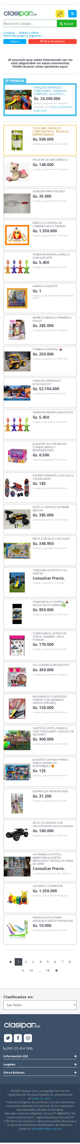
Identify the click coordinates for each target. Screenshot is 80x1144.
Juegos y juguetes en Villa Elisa (50, 235)
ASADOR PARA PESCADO (49, 191)
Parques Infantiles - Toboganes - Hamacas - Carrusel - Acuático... (51, 90)
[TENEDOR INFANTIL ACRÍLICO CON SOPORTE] (17, 266)
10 (31, 970)
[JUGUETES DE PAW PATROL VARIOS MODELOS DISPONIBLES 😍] (17, 771)
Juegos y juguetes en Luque (48, 583)
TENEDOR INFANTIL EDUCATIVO (53, 412)
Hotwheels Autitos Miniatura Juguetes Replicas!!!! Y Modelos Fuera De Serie (53, 858)
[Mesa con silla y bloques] (17, 550)
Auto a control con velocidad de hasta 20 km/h (53, 824)
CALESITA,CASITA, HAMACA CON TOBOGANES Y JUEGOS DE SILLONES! (53, 731)
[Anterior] (10, 962)
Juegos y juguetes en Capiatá (49, 393)
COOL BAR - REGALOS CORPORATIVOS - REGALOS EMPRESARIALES (51, 131)
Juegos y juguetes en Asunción (51, 103)
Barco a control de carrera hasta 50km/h (49, 224)
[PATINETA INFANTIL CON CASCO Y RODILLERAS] (17, 487)
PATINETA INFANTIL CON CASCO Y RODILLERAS (53, 476)
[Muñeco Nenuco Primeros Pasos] (17, 329)
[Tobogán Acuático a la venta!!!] (17, 582)
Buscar (68, 23)
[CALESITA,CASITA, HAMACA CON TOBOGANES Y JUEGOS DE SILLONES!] (17, 740)
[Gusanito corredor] (17, 898)
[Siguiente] (56, 970)
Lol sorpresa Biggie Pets (51, 664)
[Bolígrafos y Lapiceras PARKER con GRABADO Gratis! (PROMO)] (17, 708)
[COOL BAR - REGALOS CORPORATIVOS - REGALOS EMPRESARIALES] (17, 140)
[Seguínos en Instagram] (28, 1038)
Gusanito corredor (48, 885)
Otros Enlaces (13, 1072)
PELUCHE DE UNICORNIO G (50, 159)
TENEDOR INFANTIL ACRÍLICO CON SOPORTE (51, 255)
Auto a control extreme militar (51, 508)
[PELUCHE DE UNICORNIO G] (17, 171)
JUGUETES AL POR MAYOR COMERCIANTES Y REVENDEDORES (50, 447)
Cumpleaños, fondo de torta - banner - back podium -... (50, 636)
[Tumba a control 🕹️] (17, 361)
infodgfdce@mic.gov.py (47, 1129)
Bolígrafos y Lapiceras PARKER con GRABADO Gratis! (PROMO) (50, 699)
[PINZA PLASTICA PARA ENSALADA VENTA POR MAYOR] (17, 929)
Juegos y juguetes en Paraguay (50, 169)
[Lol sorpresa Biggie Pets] (17, 677)
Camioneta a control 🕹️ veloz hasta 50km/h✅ (51, 603)
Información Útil (15, 1056)
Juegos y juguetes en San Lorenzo (52, 873)
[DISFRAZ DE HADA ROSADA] (17, 803)
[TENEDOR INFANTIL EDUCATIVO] (17, 424)
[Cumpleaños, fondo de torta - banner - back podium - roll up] (17, 645)
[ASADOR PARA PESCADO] (17, 203)
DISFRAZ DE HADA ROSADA (50, 791)
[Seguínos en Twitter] (8, 1038)
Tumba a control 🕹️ (47, 349)
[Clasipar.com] (20, 14)
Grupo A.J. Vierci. (41, 1098)
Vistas (14, 41)
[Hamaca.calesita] (17, 298)
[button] (60, 13)
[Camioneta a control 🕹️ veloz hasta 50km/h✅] (17, 613)
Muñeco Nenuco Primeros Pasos (52, 319)
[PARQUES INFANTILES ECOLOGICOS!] (17, 392)
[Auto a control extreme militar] (17, 519)
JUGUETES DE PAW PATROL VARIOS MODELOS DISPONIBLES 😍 (50, 763)
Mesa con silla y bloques (51, 538)
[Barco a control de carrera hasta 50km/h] (17, 235)
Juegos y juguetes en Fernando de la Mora (53, 296)
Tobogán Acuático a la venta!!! (50, 571)
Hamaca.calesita (45, 285)
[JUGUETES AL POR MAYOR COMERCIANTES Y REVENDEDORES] (17, 456)
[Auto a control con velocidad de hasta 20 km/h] (17, 834)
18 (48, 970)
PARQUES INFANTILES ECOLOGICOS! (47, 382)
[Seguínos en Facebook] (18, 1038)
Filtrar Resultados (53, 41)
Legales (9, 1064)
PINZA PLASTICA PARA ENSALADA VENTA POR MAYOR (53, 918)
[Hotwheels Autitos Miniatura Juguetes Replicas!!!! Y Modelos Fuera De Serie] (17, 866)
